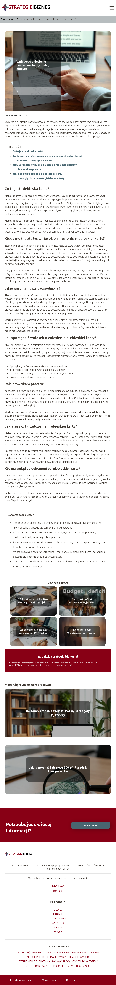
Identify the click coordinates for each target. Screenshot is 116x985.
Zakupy (58, 931)
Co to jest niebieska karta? (28, 151)
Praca (58, 927)
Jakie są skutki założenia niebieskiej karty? (38, 173)
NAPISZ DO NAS (91, 825)
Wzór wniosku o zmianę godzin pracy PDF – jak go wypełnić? (33, 632)
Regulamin (71, 980)
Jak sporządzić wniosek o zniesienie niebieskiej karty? (45, 164)
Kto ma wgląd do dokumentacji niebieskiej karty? (40, 178)
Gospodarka (58, 918)
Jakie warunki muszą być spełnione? (33, 160)
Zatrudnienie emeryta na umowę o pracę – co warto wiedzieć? (58, 961)
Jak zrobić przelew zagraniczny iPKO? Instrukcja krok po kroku (58, 952)
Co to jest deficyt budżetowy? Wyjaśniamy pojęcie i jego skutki (82, 601)
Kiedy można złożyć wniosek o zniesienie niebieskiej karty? (47, 156)
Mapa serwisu (49, 980)
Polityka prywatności (21, 980)
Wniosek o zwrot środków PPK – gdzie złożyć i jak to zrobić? (33, 601)
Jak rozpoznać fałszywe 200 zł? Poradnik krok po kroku (58, 769)
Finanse (58, 914)
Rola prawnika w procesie (28, 169)
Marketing (58, 923)
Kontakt (58, 891)
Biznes (20, 19)
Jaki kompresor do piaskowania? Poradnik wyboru (58, 957)
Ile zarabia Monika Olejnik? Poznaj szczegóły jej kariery (58, 713)
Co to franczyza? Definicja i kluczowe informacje (58, 966)
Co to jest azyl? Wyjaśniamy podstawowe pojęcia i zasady (82, 632)
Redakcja (58, 885)
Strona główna (8, 19)
